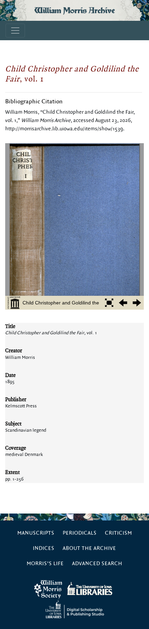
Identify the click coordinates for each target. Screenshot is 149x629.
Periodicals (80, 533)
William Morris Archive (74, 10)
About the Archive (89, 548)
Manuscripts (35, 533)
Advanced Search (97, 563)
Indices (43, 548)
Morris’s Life (45, 563)
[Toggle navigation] (15, 30)
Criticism (118, 533)
